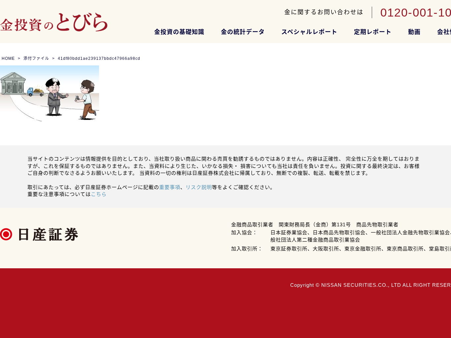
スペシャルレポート (309, 32)
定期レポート (373, 32)
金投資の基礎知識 (179, 32)
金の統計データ (243, 32)
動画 (414, 32)
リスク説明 (199, 187)
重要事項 (169, 187)
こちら (99, 194)
